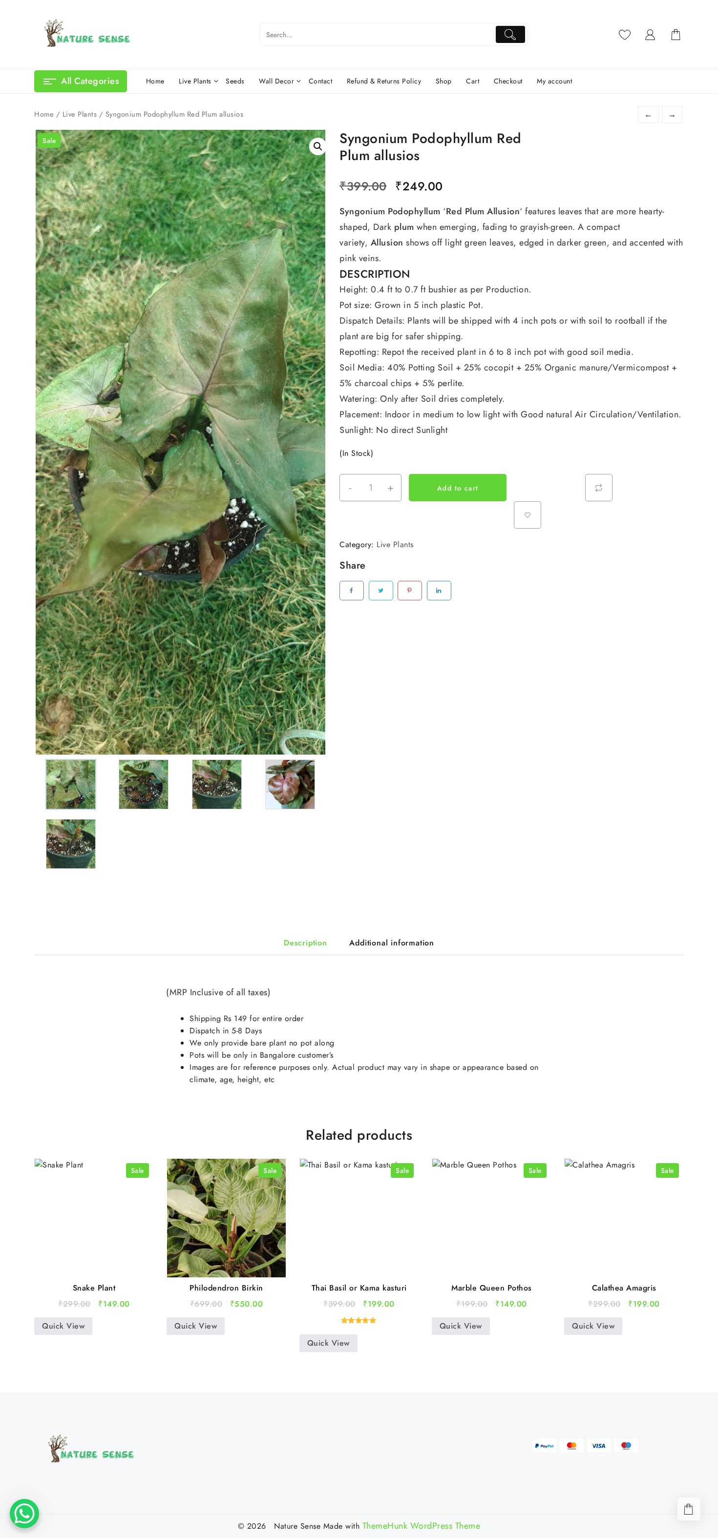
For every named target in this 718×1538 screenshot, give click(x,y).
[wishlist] (625, 34)
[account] (650, 34)
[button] (318, 146)
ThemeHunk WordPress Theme (421, 1526)
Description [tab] (305, 942)
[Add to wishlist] (527, 515)
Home (44, 114)
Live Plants (80, 114)
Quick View (63, 1326)
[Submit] (511, 34)
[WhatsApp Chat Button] (24, 1513)
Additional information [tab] (391, 942)
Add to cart (457, 488)
